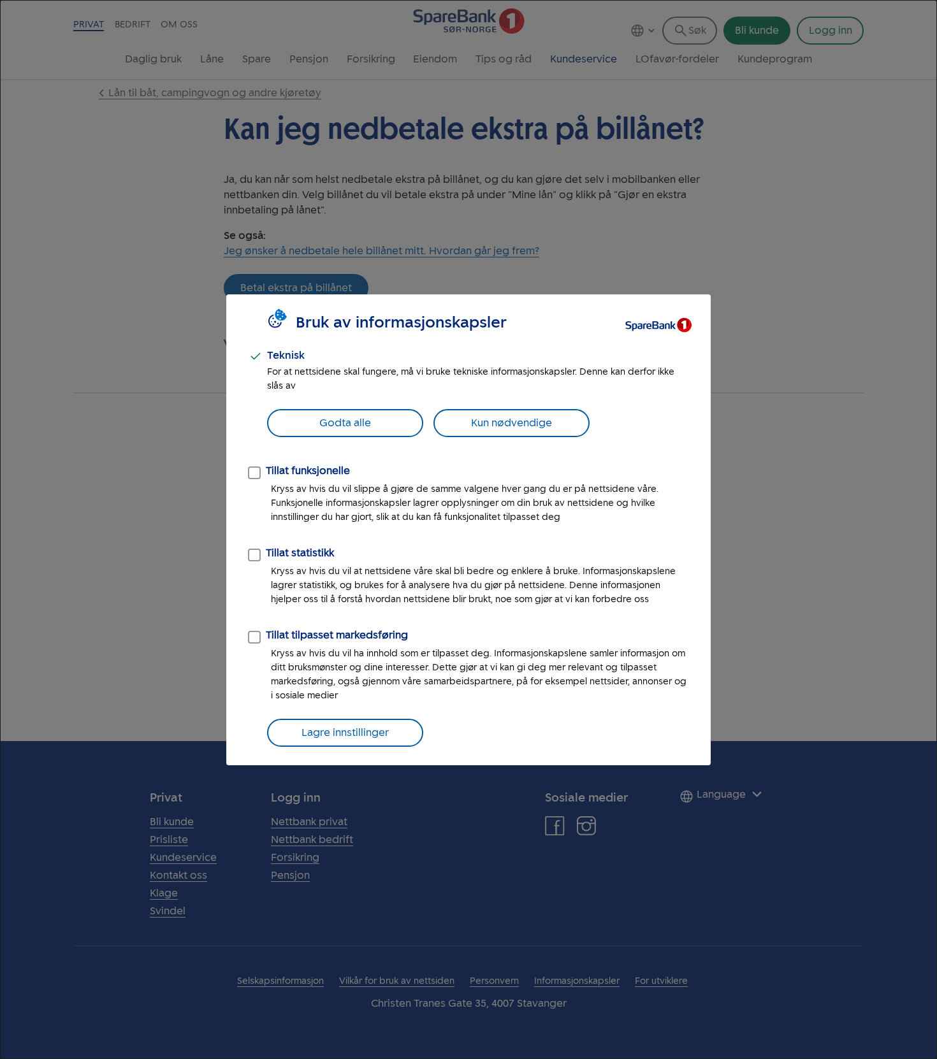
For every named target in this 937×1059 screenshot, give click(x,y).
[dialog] (468, 529)
